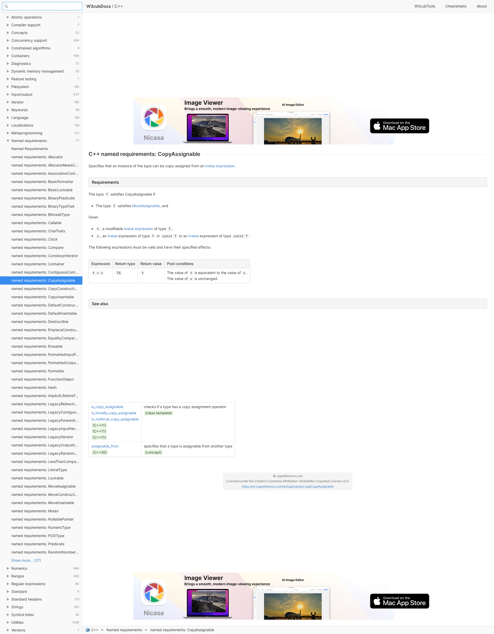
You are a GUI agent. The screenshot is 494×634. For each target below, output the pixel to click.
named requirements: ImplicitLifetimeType (46, 395)
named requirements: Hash (34, 387)
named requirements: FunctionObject (42, 379)
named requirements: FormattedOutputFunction (46, 362)
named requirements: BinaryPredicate (43, 198)
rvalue (193, 236)
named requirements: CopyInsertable (42, 297)
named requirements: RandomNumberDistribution (46, 552)
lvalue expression (219, 166)
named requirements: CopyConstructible (45, 288)
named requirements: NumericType (40, 527)
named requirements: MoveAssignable (43, 486)
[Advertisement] (243, 57)
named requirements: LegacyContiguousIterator (46, 412)
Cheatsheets (455, 6)
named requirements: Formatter (37, 371)
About (482, 6)
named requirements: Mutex (35, 511)
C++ (94, 630)
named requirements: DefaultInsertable (44, 313)
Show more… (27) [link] (26, 560)
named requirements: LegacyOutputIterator (46, 445)
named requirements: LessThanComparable (46, 461)
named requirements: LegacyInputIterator (46, 428)
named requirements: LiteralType (39, 470)
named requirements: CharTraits (38, 231)
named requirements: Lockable (37, 478)
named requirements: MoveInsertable (42, 502)
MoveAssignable (146, 206)
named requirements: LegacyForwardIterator (46, 420)
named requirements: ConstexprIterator (44, 255)
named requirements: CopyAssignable (43, 280)
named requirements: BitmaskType (40, 214)
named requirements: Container (37, 264)
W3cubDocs (98, 6)
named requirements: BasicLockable (42, 190)
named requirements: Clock (34, 239)
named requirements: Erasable (37, 346)
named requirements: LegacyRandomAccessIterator (46, 453)
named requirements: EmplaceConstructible (46, 330)
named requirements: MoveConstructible (45, 494)
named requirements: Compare (37, 247)
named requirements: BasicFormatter (42, 181)
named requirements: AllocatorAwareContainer (46, 165)
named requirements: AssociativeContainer (46, 173)
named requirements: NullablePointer (42, 519)
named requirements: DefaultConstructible (46, 305)
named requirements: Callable (36, 223)
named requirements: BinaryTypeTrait (42, 206)
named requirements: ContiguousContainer (46, 272)
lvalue (112, 236)
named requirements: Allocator (37, 157)
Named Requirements (29, 148)
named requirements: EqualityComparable (46, 338)
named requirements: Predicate (37, 544)
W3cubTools (424, 6)
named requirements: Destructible (39, 321)
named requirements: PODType (37, 535)
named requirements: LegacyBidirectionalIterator (46, 404)
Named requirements (124, 630)
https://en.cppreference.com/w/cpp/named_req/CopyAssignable (288, 486)
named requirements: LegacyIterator (42, 437)
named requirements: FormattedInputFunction (46, 354)
